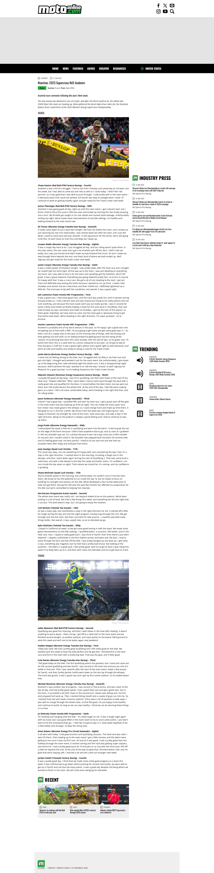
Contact (51, 868)
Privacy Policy (63, 868)
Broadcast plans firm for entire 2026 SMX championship (160, 386)
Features (78, 68)
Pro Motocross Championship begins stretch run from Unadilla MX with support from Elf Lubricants (151, 230)
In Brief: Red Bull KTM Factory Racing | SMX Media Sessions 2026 (162, 373)
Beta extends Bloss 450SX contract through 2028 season (83, 811)
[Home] (60, 9)
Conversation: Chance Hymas (159, 399)
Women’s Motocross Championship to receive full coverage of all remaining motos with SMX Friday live (153, 189)
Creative (104, 68)
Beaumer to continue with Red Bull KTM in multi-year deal (52, 811)
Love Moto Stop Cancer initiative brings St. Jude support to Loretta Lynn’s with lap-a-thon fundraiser (153, 244)
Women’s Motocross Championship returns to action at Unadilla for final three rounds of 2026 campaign (152, 203)
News (66, 68)
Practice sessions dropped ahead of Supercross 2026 (162, 413)
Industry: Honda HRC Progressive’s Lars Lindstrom (112, 811)
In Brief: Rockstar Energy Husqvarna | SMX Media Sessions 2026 (162, 360)
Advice (91, 68)
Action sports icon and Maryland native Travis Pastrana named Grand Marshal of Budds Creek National (152, 216)
